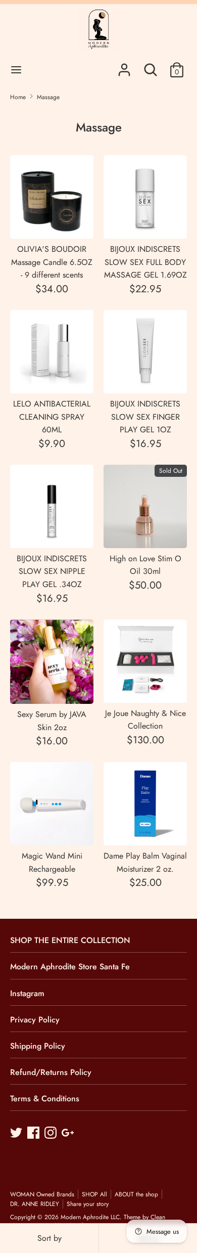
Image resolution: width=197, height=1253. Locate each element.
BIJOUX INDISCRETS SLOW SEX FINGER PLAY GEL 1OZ (145, 416)
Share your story (88, 1204)
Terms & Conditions (44, 1098)
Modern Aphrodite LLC (90, 1217)
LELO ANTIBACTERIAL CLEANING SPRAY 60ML (51, 416)
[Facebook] (34, 1133)
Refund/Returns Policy (50, 1072)
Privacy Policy (35, 1019)
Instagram (27, 993)
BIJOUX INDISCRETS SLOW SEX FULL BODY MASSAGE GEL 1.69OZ (145, 262)
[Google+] (69, 1133)
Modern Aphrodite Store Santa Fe (70, 966)
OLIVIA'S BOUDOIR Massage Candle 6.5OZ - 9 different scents (51, 262)
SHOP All (94, 1194)
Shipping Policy (37, 1046)
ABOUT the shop (136, 1194)
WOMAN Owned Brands (42, 1194)
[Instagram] (51, 1133)
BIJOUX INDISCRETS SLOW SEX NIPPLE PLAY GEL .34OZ (52, 571)
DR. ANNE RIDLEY (34, 1204)
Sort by (49, 1238)
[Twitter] (17, 1133)
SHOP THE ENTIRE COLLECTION (70, 940)
